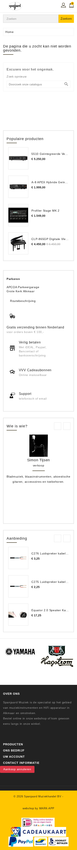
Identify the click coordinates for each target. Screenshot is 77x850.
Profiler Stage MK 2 (45, 210)
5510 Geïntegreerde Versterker (53, 153)
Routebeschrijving (23, 301)
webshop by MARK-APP (38, 808)
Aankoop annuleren (17, 769)
